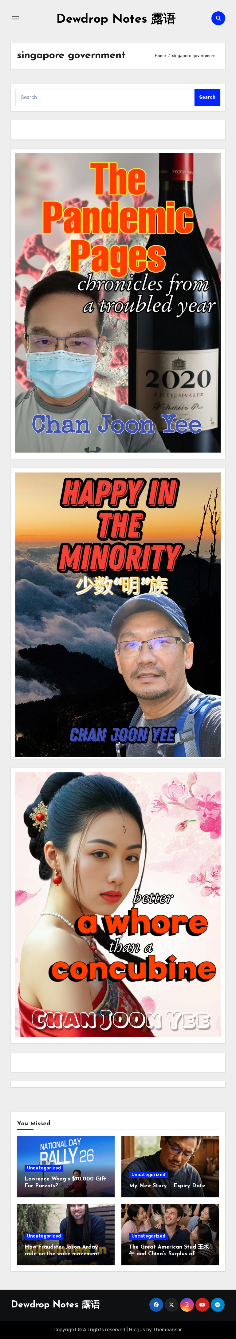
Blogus (137, 1330)
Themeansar (167, 1330)
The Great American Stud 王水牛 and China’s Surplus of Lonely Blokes (169, 1254)
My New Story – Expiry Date (167, 1186)
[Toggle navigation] (16, 18)
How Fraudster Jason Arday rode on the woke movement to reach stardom (62, 1254)
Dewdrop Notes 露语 (116, 19)
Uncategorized (44, 1168)
